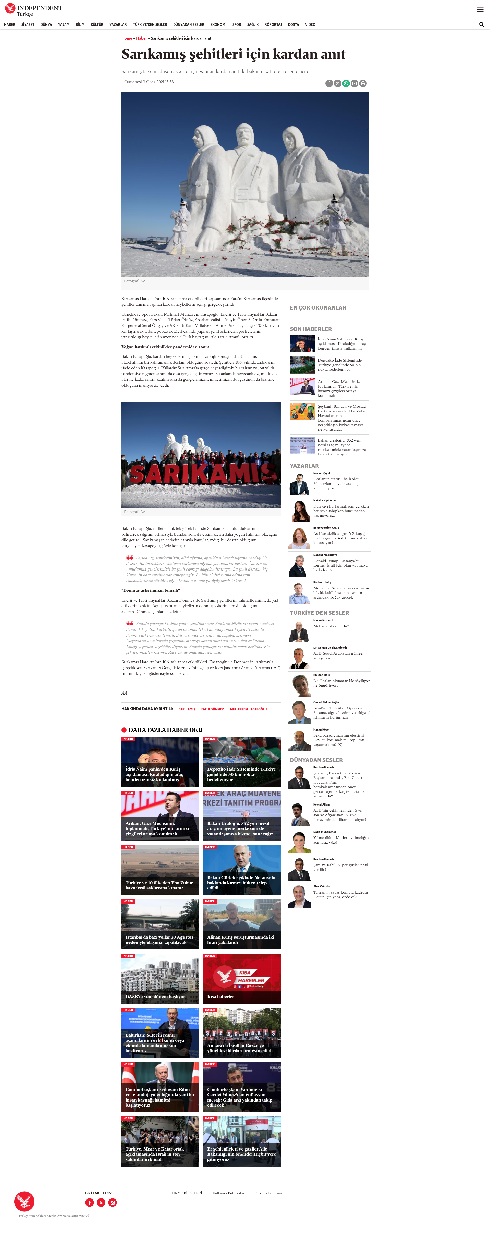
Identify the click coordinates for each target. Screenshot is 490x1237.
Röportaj (273, 25)
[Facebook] (89, 1202)
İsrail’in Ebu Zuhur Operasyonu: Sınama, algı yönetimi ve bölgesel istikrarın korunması (341, 713)
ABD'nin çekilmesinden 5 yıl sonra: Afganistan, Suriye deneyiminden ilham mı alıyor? (339, 815)
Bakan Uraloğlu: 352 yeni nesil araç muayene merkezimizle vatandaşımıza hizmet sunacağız (240, 829)
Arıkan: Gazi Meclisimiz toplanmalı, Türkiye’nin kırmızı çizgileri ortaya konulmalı (157, 829)
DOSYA (293, 25)
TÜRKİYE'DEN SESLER (150, 25)
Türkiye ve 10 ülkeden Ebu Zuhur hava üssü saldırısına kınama (159, 885)
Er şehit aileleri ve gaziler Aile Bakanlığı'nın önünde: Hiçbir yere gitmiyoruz (241, 1154)
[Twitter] (101, 1202)
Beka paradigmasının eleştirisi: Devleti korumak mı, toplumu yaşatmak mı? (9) (339, 740)
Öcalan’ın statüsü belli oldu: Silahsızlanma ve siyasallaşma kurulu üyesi (338, 483)
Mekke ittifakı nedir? (331, 626)
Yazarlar (118, 25)
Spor (236, 25)
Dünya (46, 25)
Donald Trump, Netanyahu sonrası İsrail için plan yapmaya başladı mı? (340, 565)
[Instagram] (112, 1202)
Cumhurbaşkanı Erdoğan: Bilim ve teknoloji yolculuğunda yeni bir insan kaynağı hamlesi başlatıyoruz (160, 1098)
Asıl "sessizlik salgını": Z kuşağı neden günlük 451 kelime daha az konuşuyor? (341, 538)
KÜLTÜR (97, 25)
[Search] (482, 24)
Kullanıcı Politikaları (229, 1193)
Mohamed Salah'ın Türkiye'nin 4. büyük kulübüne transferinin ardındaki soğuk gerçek (341, 593)
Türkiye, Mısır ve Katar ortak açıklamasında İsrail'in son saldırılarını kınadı (155, 1154)
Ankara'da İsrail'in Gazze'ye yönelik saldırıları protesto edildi (240, 1048)
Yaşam (64, 25)
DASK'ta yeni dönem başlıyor (155, 997)
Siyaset (27, 25)
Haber (9, 25)
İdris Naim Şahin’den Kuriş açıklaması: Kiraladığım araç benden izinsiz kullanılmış (154, 774)
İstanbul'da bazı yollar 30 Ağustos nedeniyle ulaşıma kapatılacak (159, 940)
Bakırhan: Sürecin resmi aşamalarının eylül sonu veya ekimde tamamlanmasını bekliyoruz (155, 1043)
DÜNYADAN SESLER (188, 25)
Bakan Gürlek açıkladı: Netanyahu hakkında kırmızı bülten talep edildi (242, 883)
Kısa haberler (220, 997)
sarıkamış (187, 709)
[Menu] (480, 10)
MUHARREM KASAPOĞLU (248, 709)
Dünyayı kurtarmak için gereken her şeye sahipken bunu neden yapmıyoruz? (341, 511)
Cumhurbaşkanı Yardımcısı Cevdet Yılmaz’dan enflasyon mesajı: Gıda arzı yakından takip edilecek (239, 1098)
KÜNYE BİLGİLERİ (185, 1193)
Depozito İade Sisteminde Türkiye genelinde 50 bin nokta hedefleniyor (241, 774)
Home (126, 38)
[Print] (363, 83)
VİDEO (310, 25)
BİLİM (80, 25)
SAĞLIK (253, 25)
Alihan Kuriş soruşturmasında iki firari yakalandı (240, 940)
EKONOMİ (218, 25)
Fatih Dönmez (212, 709)
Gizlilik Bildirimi (269, 1193)
